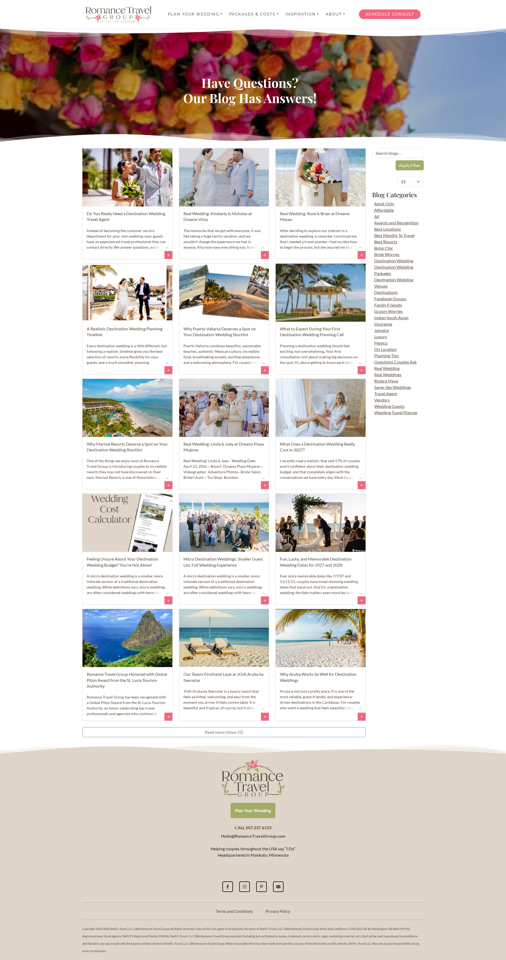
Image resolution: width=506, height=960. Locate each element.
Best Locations (387, 228)
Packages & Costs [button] (252, 14)
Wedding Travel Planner (396, 412)
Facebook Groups (390, 298)
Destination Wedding (393, 260)
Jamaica (381, 330)
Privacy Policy (278, 911)
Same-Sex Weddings (392, 387)
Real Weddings (387, 374)
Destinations (386, 292)
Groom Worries (388, 311)
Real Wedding (387, 368)
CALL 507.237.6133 (253, 827)
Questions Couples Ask (395, 361)
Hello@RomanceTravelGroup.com (253, 835)
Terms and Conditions (234, 911)
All (376, 216)
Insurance (383, 323)
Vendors (382, 399)
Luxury (380, 336)
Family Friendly (388, 304)
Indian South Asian (391, 317)
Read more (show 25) (224, 732)
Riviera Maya (386, 380)
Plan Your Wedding (253, 810)
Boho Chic (383, 247)
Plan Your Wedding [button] (193, 14)
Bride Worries (387, 254)
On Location (385, 349)
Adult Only (384, 203)
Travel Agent (385, 393)
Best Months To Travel (394, 235)
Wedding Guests (389, 406)
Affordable (384, 210)
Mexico (381, 342)
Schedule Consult (390, 14)
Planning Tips (386, 355)
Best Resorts (385, 241)
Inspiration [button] (300, 14)
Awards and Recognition (396, 222)
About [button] (334, 14)
